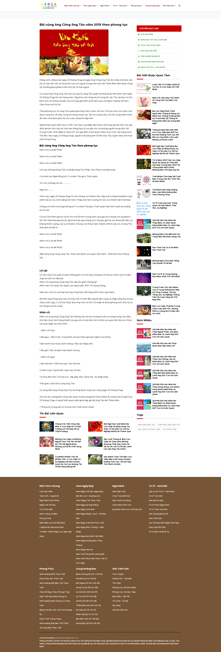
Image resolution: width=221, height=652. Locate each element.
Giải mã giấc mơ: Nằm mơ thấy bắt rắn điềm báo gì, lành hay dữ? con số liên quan (165, 374)
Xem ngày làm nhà (85, 509)
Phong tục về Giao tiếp (124, 592)
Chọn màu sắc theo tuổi (51, 578)
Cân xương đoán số (158, 514)
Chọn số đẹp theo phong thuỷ (54, 592)
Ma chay (116, 605)
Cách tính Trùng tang (50, 619)
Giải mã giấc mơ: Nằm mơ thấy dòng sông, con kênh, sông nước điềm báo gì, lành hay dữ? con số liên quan (166, 389)
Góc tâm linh (168, 6)
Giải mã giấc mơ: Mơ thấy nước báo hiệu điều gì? (164, 344)
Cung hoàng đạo (152, 6)
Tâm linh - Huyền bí (49, 496)
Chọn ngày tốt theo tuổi (88, 500)
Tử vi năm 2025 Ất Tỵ (159, 532)
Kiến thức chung (71, 6)
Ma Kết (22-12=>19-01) (86, 578)
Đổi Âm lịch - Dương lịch (88, 496)
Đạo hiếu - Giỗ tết (121, 596)
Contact (50, 638)
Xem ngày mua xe (84, 549)
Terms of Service (62, 641)
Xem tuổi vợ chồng (121, 500)
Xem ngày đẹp (89, 6)
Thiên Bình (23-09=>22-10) (88, 605)
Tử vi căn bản (46, 509)
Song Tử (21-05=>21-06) (87, 587)
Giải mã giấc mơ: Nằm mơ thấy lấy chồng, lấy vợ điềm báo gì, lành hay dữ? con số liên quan (165, 360)
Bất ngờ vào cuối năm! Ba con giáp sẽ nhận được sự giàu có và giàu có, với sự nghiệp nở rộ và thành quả (117, 427)
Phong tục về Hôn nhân (124, 587)
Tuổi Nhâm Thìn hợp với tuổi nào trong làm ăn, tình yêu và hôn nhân (166, 178)
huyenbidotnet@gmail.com (67, 638)
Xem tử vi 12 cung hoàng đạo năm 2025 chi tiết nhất (166, 275)
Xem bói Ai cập (156, 500)
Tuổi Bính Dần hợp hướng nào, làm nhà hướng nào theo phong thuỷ (164, 192)
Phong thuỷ (136, 6)
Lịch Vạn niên (46, 491)
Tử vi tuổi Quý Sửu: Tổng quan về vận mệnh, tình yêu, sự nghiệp (164, 205)
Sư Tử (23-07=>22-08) (86, 596)
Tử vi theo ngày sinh (159, 505)
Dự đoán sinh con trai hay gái (127, 509)
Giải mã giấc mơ (119, 610)
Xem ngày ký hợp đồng (87, 505)
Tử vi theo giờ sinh (158, 509)
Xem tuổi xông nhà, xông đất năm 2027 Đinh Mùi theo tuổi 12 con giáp (91, 558)
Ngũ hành (104, 6)
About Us (75, 641)
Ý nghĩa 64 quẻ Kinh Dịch (52, 527)
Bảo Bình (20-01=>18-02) (87, 619)
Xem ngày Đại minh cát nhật (89, 536)
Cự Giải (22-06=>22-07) (86, 592)
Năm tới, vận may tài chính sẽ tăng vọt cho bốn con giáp (165, 100)
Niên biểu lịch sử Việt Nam (52, 523)
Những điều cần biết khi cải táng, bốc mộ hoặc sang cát (166, 235)
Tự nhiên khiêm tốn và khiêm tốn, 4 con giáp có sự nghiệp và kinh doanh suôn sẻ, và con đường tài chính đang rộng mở (68, 462)
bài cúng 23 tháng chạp (149, 429)
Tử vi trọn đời (155, 496)
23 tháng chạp (169, 429)
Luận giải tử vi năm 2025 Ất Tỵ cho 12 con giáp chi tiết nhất (166, 87)
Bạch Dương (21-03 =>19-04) (89, 574)
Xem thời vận (155, 518)
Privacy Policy (46, 641)
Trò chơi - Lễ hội (120, 601)
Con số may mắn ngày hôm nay (164, 523)
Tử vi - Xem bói (119, 6)
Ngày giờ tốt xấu (48, 505)
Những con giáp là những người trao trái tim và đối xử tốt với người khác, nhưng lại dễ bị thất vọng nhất (68, 444)
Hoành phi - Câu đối (121, 578)
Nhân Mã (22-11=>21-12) (86, 614)
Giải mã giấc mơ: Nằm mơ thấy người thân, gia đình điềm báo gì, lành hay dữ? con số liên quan (165, 333)
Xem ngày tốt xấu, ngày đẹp (89, 491)
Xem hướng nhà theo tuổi (52, 574)
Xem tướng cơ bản (49, 514)
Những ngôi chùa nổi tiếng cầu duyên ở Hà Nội (165, 262)
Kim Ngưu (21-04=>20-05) (88, 583)
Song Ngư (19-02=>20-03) (88, 623)
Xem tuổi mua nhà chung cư (53, 596)
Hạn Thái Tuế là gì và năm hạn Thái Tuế (165, 248)
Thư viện (116, 583)
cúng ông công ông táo (169, 425)
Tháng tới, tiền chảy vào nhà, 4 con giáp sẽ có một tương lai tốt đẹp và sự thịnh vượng (68, 427)
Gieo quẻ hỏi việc (157, 527)
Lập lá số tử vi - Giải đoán (162, 491)
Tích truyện (118, 574)
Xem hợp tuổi (118, 491)
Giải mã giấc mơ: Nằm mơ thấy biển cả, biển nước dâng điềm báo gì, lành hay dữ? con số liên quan (166, 224)
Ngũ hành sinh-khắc (49, 500)
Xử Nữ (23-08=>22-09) (86, 601)
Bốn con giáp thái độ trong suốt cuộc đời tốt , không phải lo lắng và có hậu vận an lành (166, 310)
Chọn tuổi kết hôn (121, 496)
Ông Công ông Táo (146, 425)
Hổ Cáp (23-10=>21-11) (86, 610)
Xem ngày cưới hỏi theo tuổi (90, 523)
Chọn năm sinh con (121, 505)
